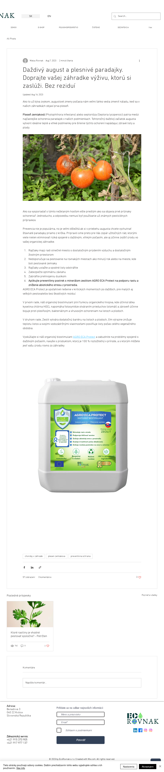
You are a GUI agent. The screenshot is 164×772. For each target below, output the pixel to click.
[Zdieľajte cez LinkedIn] (32, 567)
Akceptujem (148, 766)
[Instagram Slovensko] (151, 730)
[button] (96, 26)
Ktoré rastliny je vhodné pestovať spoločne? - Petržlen (29, 634)
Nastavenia (128, 766)
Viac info (20, 768)
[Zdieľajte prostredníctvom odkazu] (39, 567)
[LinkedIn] (135, 730)
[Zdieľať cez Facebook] (24, 567)
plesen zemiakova (56, 556)
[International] (146, 730)
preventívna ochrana (80, 556)
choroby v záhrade (34, 556)
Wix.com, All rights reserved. (101, 759)
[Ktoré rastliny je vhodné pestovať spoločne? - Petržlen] (30, 614)
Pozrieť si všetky (149, 595)
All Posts (11, 38)
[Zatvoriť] (160, 766)
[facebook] (140, 730)
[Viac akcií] (139, 61)
